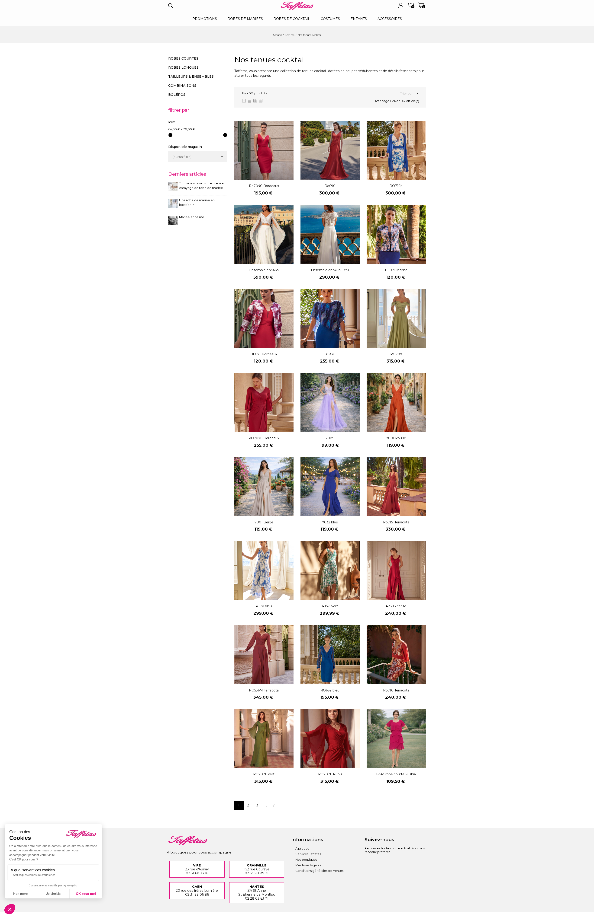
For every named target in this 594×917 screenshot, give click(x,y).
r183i (330, 354)
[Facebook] (380, 861)
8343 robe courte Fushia (396, 774)
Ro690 (330, 186)
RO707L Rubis (330, 774)
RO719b (396, 186)
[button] (9, 909)
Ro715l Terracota (396, 522)
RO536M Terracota (264, 690)
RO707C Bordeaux (264, 438)
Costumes (330, 19)
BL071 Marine (396, 270)
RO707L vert (263, 774)
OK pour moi (86, 893)
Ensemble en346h (264, 270)
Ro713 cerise (396, 606)
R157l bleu (264, 606)
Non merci (20, 893)
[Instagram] (368, 861)
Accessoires (390, 19)
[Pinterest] (393, 861)
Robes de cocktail (292, 19)
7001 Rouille (396, 438)
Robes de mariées (245, 19)
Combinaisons (182, 85)
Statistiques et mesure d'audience (34, 875)
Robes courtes (183, 58)
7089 (330, 438)
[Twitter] (406, 861)
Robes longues (183, 67)
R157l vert (330, 606)
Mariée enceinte (191, 217)
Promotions (204, 19)
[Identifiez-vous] (400, 5)
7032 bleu (330, 522)
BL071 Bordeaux (263, 354)
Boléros (176, 94)
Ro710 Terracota (396, 690)
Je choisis (53, 893)
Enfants (359, 19)
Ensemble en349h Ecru (330, 270)
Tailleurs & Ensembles (191, 76)
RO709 (396, 354)
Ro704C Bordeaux (264, 186)
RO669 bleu (329, 690)
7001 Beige (264, 522)
